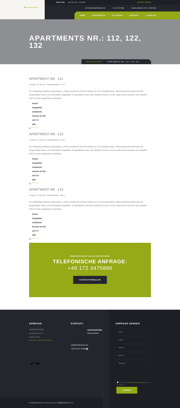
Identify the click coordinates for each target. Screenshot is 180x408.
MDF (72, 403)
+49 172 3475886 (118, 8)
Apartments (98, 15)
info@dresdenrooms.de (95, 8)
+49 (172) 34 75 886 (78, 349)
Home (82, 15)
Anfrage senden (144, 2)
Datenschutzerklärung (45, 340)
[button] (31, 128)
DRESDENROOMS (49, 403)
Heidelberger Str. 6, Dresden (143, 8)
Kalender (117, 15)
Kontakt (134, 15)
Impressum (32, 340)
